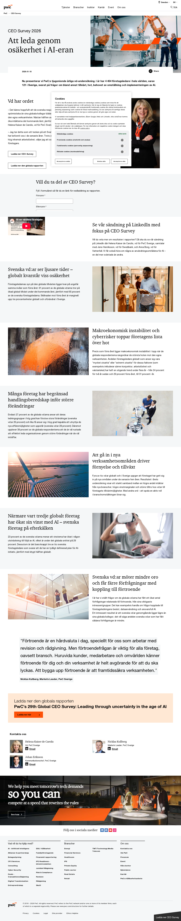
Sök (175, 7)
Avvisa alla (101, 161)
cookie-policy (85, 128)
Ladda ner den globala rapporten (27, 165)
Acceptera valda (63, 161)
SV (174, 2)
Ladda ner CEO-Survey (22, 154)
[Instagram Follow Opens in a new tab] (114, 830)
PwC (5, 13)
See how (15, 814)
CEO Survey (16, 13)
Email (32, 749)
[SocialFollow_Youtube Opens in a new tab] (110, 830)
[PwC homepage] (8, 6)
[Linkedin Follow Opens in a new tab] (26, 749)
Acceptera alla (119, 161)
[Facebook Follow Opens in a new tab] (106, 830)
